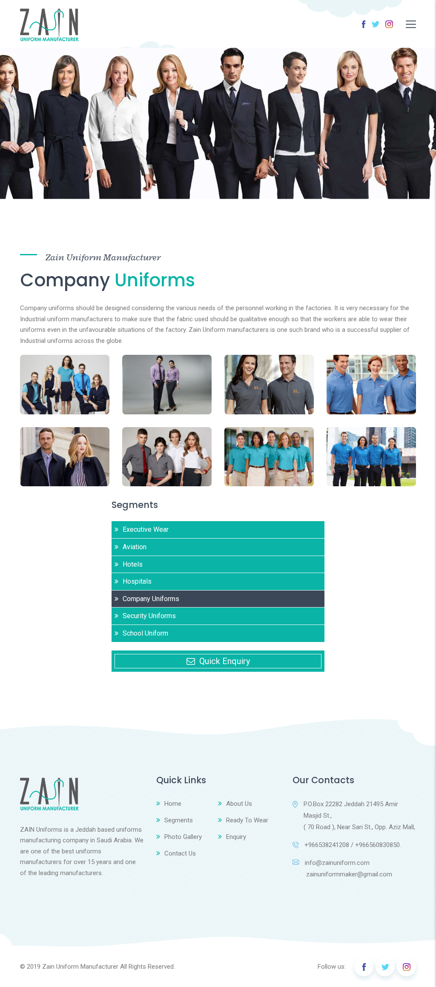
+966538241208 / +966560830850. (352, 845)
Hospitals (137, 581)
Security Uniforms (149, 616)
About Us (239, 803)
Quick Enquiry (224, 661)
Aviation (134, 547)
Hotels (133, 564)
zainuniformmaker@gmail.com (342, 874)
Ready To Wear (247, 820)
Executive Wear (146, 529)
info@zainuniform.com (337, 863)
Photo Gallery (183, 837)
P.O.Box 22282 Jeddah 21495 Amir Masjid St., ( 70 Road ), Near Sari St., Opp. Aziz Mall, (359, 815)
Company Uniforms (151, 599)
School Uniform (145, 633)
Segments (178, 820)
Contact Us (180, 853)
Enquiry (236, 837)
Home (172, 803)
